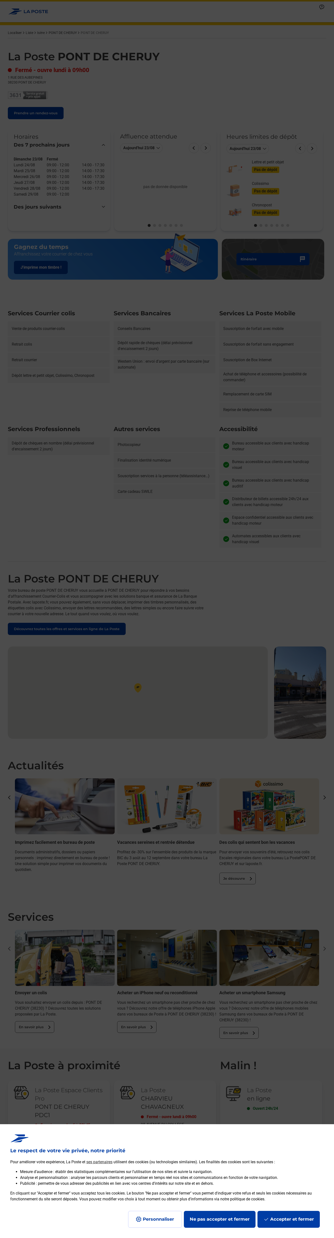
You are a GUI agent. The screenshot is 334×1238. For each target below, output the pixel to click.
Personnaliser (158, 1219)
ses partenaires (99, 1162)
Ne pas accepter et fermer (220, 1219)
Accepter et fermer (292, 1219)
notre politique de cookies (242, 1199)
